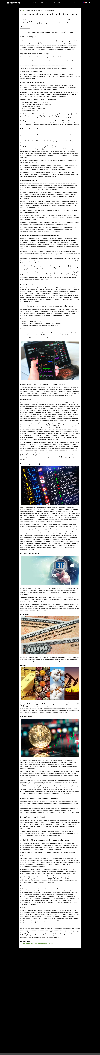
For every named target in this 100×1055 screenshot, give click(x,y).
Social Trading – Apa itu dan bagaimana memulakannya (37, 943)
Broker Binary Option (38, 2)
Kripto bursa (70, 2)
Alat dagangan (78, 2)
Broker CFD (57, 2)
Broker (63, 2)
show (27, 26)
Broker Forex (49, 2)
